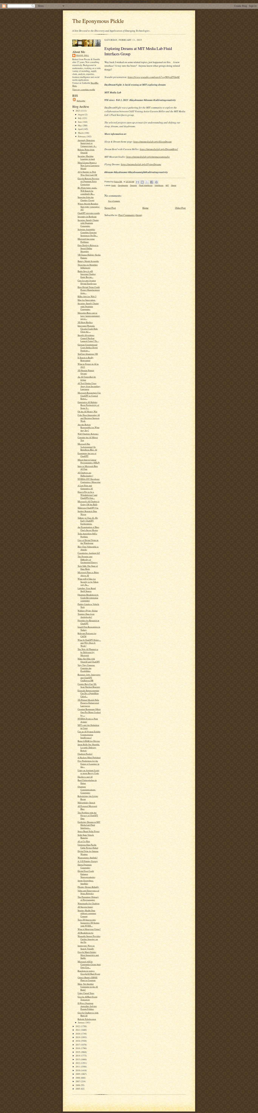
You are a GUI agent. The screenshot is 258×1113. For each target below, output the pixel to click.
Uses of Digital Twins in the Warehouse (88, 542)
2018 (78, 1040)
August (81, 114)
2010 (78, 1070)
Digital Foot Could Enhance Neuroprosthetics (86, 874)
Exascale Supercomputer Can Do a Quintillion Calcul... (88, 693)
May (80, 125)
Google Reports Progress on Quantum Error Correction (88, 181)
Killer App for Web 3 (87, 296)
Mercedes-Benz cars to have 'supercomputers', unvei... (89, 315)
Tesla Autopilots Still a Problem (87, 535)
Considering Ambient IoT (89, 553)
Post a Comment (114, 201)
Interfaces (159, 185)
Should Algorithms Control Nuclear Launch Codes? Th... (88, 338)
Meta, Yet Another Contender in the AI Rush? (88, 986)
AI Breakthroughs (85, 932)
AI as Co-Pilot (84, 841)
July (80, 118)
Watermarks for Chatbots (88, 903)
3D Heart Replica (85, 322)
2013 (78, 1059)
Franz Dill (82, 55)
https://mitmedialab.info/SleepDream (152, 141)
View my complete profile (83, 89)
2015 (78, 1052)
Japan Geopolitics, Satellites (85, 882)
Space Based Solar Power (89, 831)
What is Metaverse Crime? (89, 929)
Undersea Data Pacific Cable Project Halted (88, 846)
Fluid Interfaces (145, 185)
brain (113, 185)
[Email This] (137, 182)
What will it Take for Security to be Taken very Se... (88, 581)
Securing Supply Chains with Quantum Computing (88, 223)
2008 (78, 1077)
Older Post (180, 208)
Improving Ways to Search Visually (86, 947)
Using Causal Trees (86, 993)
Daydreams (123, 185)
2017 (78, 1044)
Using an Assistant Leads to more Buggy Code (88, 772)
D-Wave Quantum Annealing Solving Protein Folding (87, 1006)
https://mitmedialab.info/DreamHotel (159, 149)
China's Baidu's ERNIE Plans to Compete (87, 979)
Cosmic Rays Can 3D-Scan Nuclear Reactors (89, 685)
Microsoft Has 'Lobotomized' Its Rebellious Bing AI (87, 446)
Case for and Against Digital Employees (87, 282)
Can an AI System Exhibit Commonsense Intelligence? (89, 734)
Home (145, 208)
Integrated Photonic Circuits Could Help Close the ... (88, 328)
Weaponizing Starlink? (87, 857)
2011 (78, 1066)
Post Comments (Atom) (130, 215)
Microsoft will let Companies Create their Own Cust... (89, 964)
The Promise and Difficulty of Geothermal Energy (88, 559)
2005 (78, 1088)
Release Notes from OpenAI (86, 151)
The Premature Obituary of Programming (88, 898)
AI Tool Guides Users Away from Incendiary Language (89, 386)
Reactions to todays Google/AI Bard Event (89, 972)
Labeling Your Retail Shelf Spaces (87, 590)
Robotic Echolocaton (87, 1019)
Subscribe (81, 100)
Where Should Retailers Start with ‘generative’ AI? (89, 206)
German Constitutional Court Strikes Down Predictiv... (88, 347)
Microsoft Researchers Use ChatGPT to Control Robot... (89, 395)
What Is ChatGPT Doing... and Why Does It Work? (89, 642)
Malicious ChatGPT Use (88, 507)
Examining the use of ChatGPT (87, 455)
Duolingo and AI (85, 776)
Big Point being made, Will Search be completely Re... (87, 190)
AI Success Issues (85, 906)
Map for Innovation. (87, 300)
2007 (78, 1081)
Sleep (173, 185)
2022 (78, 1026)
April (80, 129)
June (80, 121)
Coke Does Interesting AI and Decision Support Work (89, 418)
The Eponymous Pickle (98, 20)
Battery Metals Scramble (88, 261)
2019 (78, 1037)
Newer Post (110, 208)
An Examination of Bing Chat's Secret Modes (88, 529)
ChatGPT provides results (89, 213)
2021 (78, 1029)
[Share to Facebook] (152, 182)
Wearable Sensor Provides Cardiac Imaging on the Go (89, 939)
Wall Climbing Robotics (88, 433)
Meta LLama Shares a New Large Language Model (88, 165)
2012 (78, 1063)
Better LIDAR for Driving (89, 741)
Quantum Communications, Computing (87, 789)
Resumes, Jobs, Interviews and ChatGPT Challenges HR (89, 677)
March (81, 132)
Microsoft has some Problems (86, 240)
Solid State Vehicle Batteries (86, 836)
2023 (78, 110)
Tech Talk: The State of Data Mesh (88, 567)
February (82, 136)
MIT (167, 185)
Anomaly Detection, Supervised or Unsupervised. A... (87, 143)
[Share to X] (147, 182)
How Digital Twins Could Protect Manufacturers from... (89, 290)
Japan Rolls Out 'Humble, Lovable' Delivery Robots (89, 747)
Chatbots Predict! (85, 753)
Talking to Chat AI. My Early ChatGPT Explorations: (88, 520)
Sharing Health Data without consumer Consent (87, 913)
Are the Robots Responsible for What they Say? (88, 427)
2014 (78, 1055)
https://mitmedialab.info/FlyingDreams (141, 164)
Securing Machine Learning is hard (86, 158)
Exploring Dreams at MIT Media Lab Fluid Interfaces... (89, 825)
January (81, 1022)
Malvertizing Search (86, 802)
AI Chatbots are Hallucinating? (85, 474)
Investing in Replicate (87, 216)
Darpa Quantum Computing (85, 866)
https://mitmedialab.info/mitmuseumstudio (148, 156)
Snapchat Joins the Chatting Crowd (86, 199)
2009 (78, 1073)
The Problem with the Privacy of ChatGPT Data (88, 815)
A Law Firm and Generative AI (85, 487)
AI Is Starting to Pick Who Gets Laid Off (87, 173)
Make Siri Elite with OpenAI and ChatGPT (89, 660)
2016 (78, 1048)
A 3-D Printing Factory (88, 861)
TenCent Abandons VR (88, 353)
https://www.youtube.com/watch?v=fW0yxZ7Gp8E (154, 77)
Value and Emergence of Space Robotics (88, 892)
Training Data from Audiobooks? (86, 615)
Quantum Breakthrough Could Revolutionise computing (88, 597)
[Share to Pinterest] (156, 182)
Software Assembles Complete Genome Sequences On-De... (88, 232)
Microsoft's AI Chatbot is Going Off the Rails (88, 503)
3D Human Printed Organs (86, 372)
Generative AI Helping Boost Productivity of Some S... (88, 405)
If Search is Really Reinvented (85, 359)
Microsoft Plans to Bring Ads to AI (88, 574)
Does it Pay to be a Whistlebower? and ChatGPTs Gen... (87, 494)
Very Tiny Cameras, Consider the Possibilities (86, 668)
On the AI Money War (87, 411)
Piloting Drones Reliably (88, 886)
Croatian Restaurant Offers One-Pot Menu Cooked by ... (89, 712)
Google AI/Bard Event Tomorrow (87, 998)
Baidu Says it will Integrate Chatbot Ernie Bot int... (87, 274)
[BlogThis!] (142, 182)
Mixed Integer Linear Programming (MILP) (89, 461)
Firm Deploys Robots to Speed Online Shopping (88, 248)
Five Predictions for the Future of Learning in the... (88, 763)
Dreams (133, 185)
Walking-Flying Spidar (88, 610)
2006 (78, 1085)
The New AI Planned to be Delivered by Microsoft (88, 652)
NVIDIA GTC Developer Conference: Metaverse (89, 480)
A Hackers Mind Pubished (89, 757)
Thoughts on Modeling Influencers (88, 266)
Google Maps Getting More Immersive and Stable (88, 955)
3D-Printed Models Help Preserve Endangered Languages (88, 702)
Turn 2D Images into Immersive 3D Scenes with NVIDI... (88, 922)
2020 (78, 1033)
